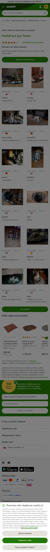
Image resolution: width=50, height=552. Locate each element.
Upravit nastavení (25, 533)
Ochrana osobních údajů (29, 528)
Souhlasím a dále (25, 540)
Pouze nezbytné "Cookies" (25, 547)
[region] (25, 527)
